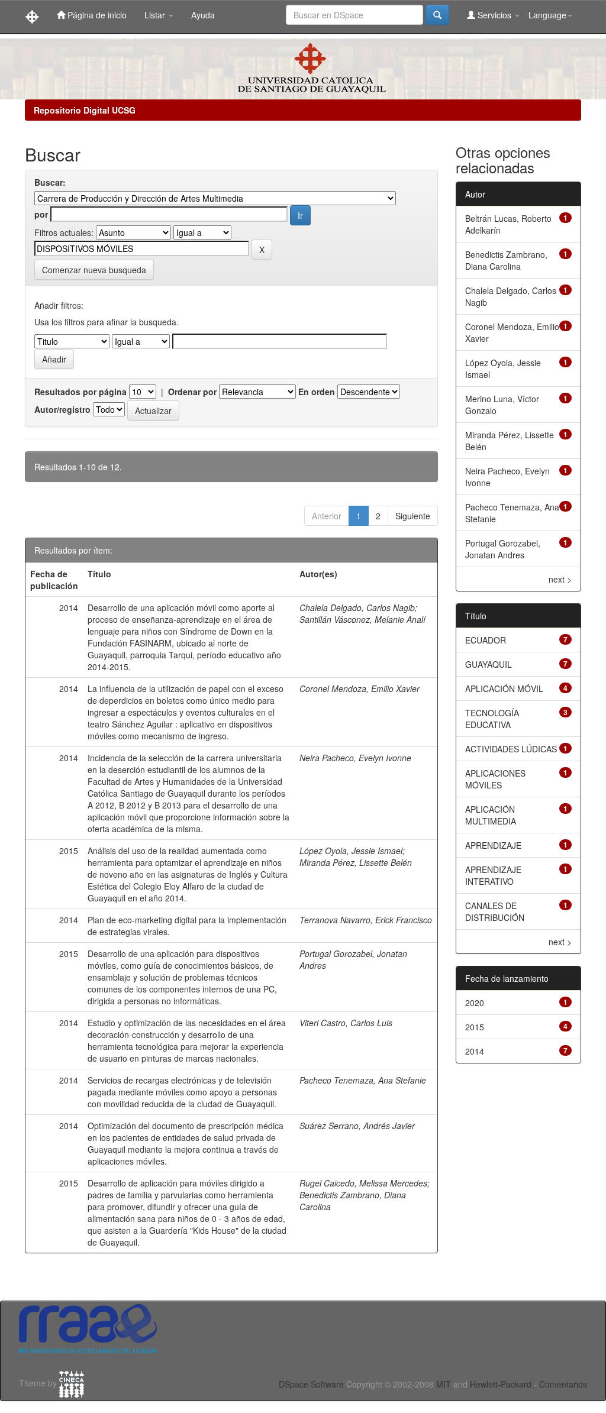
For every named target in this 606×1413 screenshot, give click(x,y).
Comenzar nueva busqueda (94, 270)
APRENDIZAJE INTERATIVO (493, 875)
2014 (474, 1051)
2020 (474, 1002)
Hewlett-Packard (500, 1384)
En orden (316, 391)
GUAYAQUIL (488, 664)
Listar (155, 15)
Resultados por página (80, 391)
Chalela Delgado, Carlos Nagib (357, 607)
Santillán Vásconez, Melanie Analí (362, 619)
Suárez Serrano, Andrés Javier (357, 1125)
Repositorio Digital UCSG (85, 110)
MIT (443, 1384)
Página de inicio (96, 15)
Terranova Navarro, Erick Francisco (365, 920)
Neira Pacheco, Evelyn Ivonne (355, 758)
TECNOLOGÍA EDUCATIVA (492, 718)
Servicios (494, 15)
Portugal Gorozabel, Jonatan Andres (502, 549)
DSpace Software (311, 1384)
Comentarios (563, 1384)
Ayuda (203, 15)
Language (547, 15)
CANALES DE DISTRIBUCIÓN (494, 911)
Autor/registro (62, 409)
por (41, 214)
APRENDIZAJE (493, 845)
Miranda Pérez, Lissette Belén (355, 862)
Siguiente (412, 516)
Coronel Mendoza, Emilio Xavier (359, 688)
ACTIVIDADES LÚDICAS (511, 749)
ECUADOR (485, 640)
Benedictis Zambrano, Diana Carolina (506, 260)
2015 (474, 1027)
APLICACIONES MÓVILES (495, 779)
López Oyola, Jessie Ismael (350, 850)
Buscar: (50, 182)
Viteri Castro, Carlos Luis (345, 1023)
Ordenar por (192, 391)
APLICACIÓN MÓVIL (504, 688)
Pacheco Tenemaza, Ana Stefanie (362, 1080)
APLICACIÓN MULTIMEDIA (490, 815)
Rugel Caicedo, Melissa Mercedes (363, 1183)
